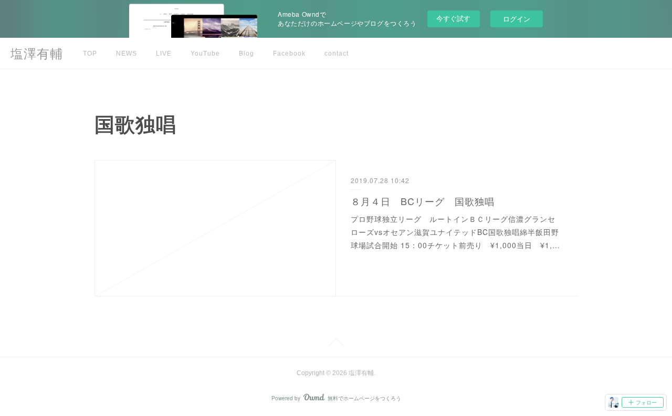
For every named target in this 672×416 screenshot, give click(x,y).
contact (336, 53)
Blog (246, 53)
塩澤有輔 (36, 54)
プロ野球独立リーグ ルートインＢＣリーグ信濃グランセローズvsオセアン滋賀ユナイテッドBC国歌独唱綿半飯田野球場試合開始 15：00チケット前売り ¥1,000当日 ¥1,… (455, 232)
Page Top (336, 344)
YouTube (205, 53)
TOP (90, 53)
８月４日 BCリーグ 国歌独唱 (423, 201)
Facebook (289, 53)
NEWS (126, 53)
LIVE (164, 53)
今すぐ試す (453, 18)
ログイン (516, 19)
